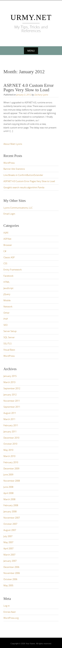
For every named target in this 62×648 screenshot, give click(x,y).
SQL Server (9, 337)
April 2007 (8, 548)
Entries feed (9, 611)
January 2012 (10, 394)
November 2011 (11, 400)
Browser (7, 245)
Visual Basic (9, 349)
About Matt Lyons (12, 143)
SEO (5, 324)
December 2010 (11, 437)
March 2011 (9, 419)
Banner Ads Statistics (14, 168)
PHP (5, 318)
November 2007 (11, 517)
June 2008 (8, 486)
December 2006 (11, 567)
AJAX (5, 232)
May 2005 (8, 585)
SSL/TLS (7, 343)
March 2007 (9, 554)
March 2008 (9, 499)
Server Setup (10, 331)
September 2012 (11, 388)
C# (4, 251)
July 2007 (7, 536)
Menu (31, 50)
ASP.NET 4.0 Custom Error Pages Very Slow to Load (28, 87)
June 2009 (8, 474)
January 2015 (10, 376)
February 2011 (10, 425)
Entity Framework (12, 269)
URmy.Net (31, 17)
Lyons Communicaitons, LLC (18, 207)
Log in (6, 605)
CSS (5, 263)
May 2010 (8, 449)
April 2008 (8, 493)
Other (6, 312)
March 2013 (9, 382)
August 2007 (9, 530)
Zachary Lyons (41, 94)
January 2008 (10, 511)
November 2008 (11, 480)
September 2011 (11, 406)
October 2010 (10, 443)
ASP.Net (7, 238)
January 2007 (10, 560)
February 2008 (10, 505)
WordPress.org (11, 617)
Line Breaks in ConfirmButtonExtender (23, 175)
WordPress (9, 162)
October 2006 (10, 579)
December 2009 (11, 468)
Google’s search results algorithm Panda (23, 187)
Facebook (8, 275)
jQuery (6, 294)
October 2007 (10, 523)
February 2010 (10, 462)
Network (7, 306)
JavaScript (8, 288)
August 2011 (9, 413)
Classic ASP (9, 257)
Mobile (7, 300)
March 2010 (9, 456)
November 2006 (11, 573)
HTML (6, 282)
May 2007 (8, 542)
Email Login (9, 213)
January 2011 (10, 431)
